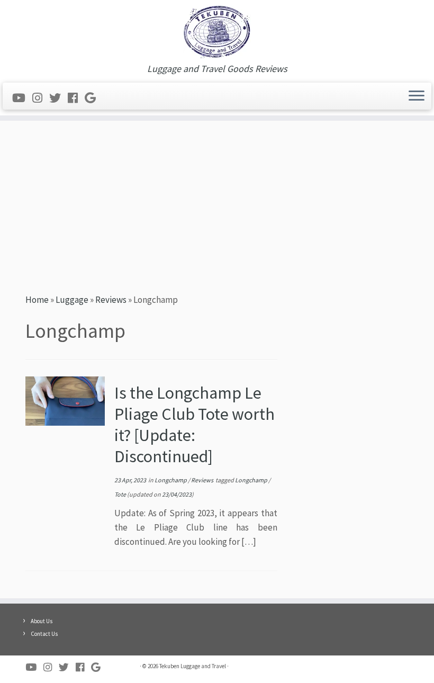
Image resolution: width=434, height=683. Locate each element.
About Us (41, 621)
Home (37, 299)
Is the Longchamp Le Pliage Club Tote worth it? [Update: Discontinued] (194, 424)
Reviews (110, 299)
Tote (120, 494)
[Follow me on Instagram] (40, 98)
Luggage (72, 299)
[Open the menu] (416, 96)
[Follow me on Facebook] (76, 98)
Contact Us (44, 633)
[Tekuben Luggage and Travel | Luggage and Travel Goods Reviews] (217, 31)
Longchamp (171, 480)
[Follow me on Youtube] (22, 98)
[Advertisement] (217, 205)
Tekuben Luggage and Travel (192, 666)
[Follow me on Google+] (94, 98)
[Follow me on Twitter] (58, 98)
